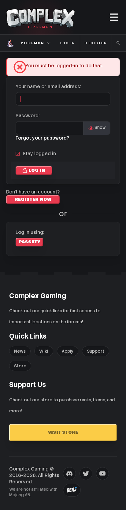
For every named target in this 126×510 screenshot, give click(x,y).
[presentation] (69, 473)
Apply (67, 351)
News (20, 351)
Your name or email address (48, 87)
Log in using (29, 232)
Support (95, 351)
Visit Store (63, 432)
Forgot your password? (42, 138)
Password (27, 116)
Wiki (43, 351)
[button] (114, 17)
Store (20, 366)
